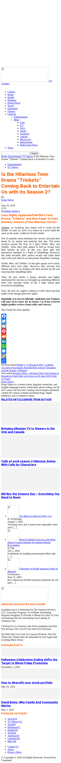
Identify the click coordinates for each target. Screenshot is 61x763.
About (11, 749)
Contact (11, 91)
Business (12, 100)
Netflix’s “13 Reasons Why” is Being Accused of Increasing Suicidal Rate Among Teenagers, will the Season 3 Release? (28, 368)
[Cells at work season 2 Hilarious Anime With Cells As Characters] (30, 457)
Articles (24, 136)
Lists (22, 122)
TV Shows (27, 156)
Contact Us (13, 746)
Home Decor (14, 103)
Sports (23, 131)
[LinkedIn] (30, 341)
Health (11, 97)
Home (11, 94)
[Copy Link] (30, 356)
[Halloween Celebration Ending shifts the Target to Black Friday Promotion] (30, 655)
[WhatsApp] (30, 346)
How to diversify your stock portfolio (27, 682)
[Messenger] (30, 351)
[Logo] (1, 86)
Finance (11, 111)
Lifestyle (12, 114)
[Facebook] (30, 316)
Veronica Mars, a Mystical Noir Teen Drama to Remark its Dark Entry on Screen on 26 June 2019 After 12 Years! (30, 376)
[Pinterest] (30, 331)
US (21, 125)
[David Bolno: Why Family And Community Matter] (30, 698)
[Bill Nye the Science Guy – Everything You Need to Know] (30, 489)
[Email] (30, 326)
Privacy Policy (15, 752)
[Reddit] (30, 336)
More (16, 119)
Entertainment (21, 117)
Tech (22, 128)
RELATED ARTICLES (13, 399)
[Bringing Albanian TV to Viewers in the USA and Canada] (30, 424)
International (26, 142)
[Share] (30, 361)
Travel (11, 105)
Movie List (25, 139)
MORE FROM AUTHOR (38, 399)
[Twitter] (30, 321)
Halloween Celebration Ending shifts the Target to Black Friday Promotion (29, 661)
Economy (25, 133)
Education (13, 108)
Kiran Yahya (7, 200)
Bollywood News (29, 145)
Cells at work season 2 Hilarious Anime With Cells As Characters (28, 463)
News (10, 147)
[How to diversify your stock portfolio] (30, 678)
